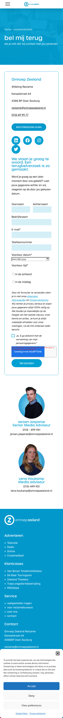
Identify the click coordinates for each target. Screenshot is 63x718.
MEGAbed (13, 588)
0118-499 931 (31, 486)
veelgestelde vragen (19, 603)
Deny (32, 695)
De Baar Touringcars (19, 575)
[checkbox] (31, 278)
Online (11, 551)
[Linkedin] (16, 140)
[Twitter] (16, 149)
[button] (57, 653)
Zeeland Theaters (17, 579)
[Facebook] (27, 140)
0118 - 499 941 (31, 430)
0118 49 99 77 (20, 115)
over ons (12, 611)
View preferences (31, 705)
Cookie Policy (22, 713)
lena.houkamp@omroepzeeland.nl (31, 491)
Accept (31, 686)
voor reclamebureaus (20, 607)
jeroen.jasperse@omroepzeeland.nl (31, 434)
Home (7, 29)
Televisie (12, 543)
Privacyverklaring (38, 713)
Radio (10, 547)
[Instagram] (39, 140)
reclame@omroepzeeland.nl (21, 647)
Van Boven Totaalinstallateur (24, 571)
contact (11, 616)
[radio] (31, 274)
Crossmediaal (15, 555)
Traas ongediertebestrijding (23, 583)
